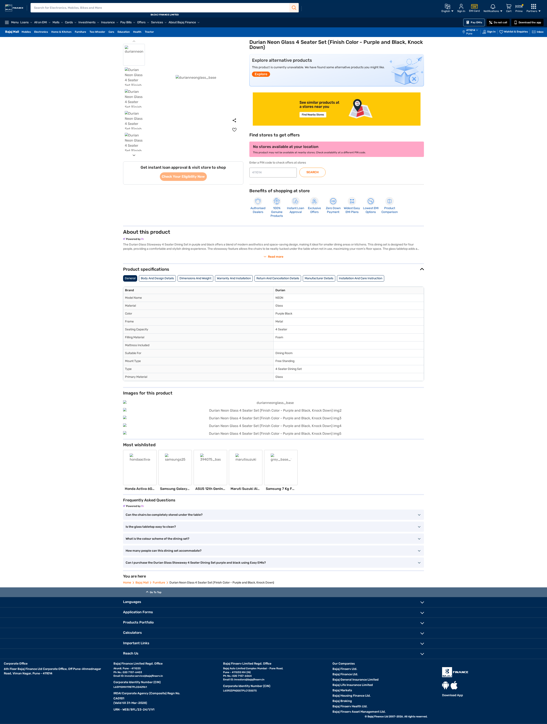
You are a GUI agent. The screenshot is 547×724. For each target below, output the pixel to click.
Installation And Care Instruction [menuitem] (360, 278)
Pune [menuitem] (469, 33)
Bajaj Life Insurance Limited (352, 685)
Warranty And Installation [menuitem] (234, 278)
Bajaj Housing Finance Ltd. (351, 695)
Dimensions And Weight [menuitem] (195, 278)
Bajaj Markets (342, 690)
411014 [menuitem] (470, 30)
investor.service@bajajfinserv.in (144, 675)
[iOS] (454, 685)
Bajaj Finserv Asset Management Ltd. (359, 712)
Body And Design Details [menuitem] (157, 278)
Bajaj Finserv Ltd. (344, 669)
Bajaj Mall (142, 582)
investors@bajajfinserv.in (249, 679)
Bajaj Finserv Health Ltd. (350, 706)
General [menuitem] (130, 278)
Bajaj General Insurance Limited (355, 679)
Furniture (159, 582)
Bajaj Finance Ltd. (345, 674)
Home (127, 582)
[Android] (445, 685)
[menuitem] (472, 31)
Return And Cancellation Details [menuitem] (277, 278)
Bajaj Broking (342, 701)
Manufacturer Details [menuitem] (319, 278)
